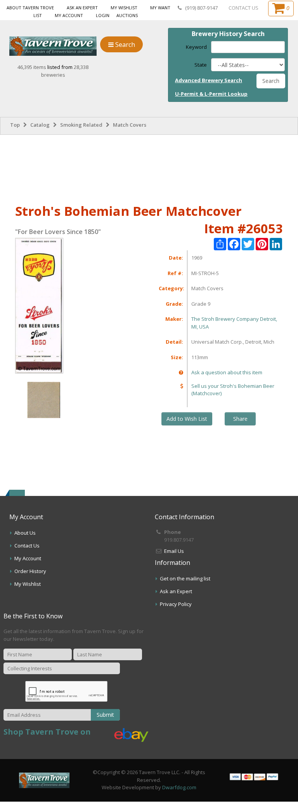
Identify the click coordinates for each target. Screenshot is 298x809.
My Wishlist (124, 7)
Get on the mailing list (185, 578)
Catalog (40, 124)
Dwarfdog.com (179, 787)
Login (102, 15)
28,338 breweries (65, 71)
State (200, 64)
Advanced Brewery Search (208, 80)
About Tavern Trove (30, 7)
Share (240, 418)
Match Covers (129, 124)
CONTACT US (243, 7)
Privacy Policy (176, 604)
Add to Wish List (186, 418)
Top (15, 124)
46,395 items (32, 67)
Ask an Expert (82, 7)
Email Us (174, 550)
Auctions (127, 15)
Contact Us (27, 545)
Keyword (196, 46)
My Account (69, 15)
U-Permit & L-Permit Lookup (211, 93)
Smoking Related (81, 124)
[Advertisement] (149, 168)
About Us (25, 532)
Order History (30, 571)
